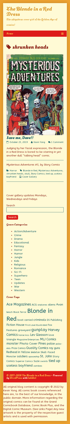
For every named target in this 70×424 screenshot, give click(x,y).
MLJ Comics (48, 339)
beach (9, 312)
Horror (13, 170)
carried (28, 319)
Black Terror (19, 312)
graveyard (24, 330)
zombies (37, 366)
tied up (49, 173)
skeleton (35, 352)
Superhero (20, 275)
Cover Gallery (29, 177)
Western (19, 290)
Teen (17, 279)
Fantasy (19, 246)
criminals (39, 320)
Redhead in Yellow (18, 352)
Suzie (36, 361)
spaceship (33, 356)
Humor (18, 253)
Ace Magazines (18, 304)
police (51, 343)
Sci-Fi (17, 272)
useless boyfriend (19, 365)
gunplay (39, 329)
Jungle (18, 257)
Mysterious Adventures (50, 170)
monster (12, 343)
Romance (20, 268)
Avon (59, 304)
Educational (21, 242)
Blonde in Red (30, 170)
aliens (51, 304)
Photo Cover (28, 343)
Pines (42, 343)
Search (10, 205)
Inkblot (32, 378)
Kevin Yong (39, 142)
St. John (46, 356)
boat (21, 319)
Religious (19, 264)
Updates (19, 283)
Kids (16, 261)
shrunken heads (14, 173)
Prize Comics (18, 348)
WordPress (16, 378)
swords (44, 361)
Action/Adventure (25, 231)
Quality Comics (37, 348)
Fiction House (15, 325)
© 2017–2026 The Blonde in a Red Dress (28, 375)
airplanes (42, 305)
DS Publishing (54, 320)
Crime (17, 235)
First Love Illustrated (36, 325)
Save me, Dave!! (19, 138)
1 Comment (57, 142)
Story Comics (38, 173)
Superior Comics (24, 361)
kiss (27, 335)
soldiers (22, 356)
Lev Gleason (39, 335)
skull (27, 173)
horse (21, 335)
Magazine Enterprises (28, 339)
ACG (34, 304)
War (16, 286)
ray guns (54, 348)
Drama (18, 239)
